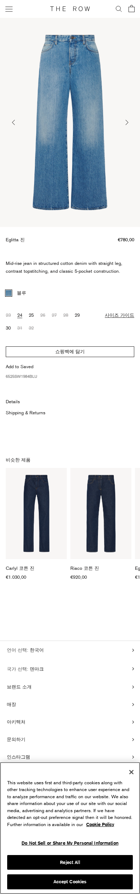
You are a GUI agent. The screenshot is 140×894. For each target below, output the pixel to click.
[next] (126, 122)
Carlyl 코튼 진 (20, 568)
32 (31, 328)
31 (19, 328)
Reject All (70, 862)
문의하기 (16, 739)
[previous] (14, 122)
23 (8, 315)
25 (31, 315)
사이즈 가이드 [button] (119, 315)
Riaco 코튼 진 (84, 568)
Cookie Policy (100, 824)
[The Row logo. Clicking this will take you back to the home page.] (70, 8)
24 (19, 315)
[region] (70, 828)
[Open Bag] (132, 9)
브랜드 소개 (19, 687)
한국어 (36, 650)
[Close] (131, 772)
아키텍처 (16, 722)
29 (77, 315)
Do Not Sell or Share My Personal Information (70, 843)
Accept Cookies (70, 882)
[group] (70, 122)
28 (65, 315)
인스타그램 (18, 757)
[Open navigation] (9, 8)
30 (8, 328)
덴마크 (36, 669)
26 (42, 315)
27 (54, 315)
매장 (11, 704)
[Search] (119, 9)
